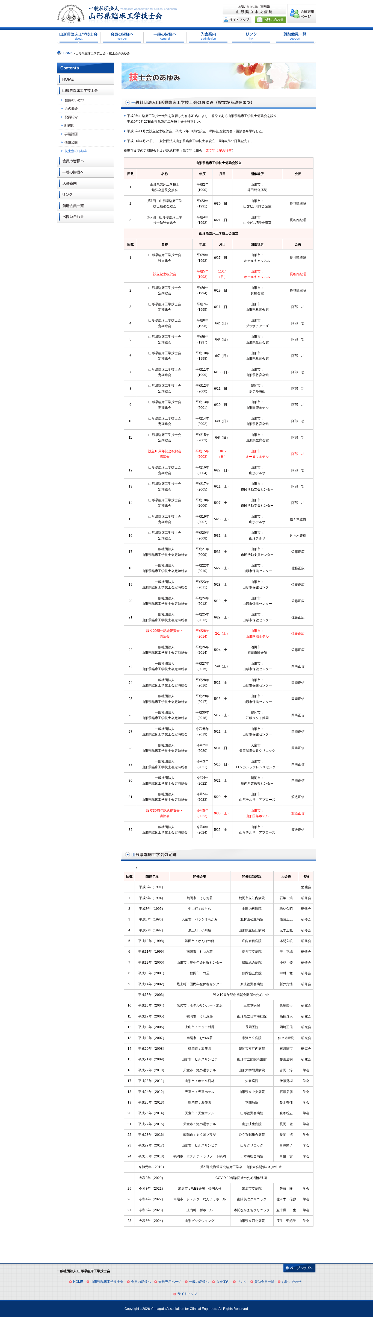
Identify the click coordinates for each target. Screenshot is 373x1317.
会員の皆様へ (141, 1282)
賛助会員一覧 (264, 1282)
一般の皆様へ (199, 1282)
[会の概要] (85, 108)
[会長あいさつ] (85, 100)
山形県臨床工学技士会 (107, 1282)
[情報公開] (85, 142)
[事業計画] (85, 134)
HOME (67, 53)
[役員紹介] (85, 117)
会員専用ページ (169, 1282)
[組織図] (85, 125)
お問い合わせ (291, 1282)
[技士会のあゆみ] (91, 151)
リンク (242, 1282)
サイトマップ (187, 1294)
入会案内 (222, 1282)
